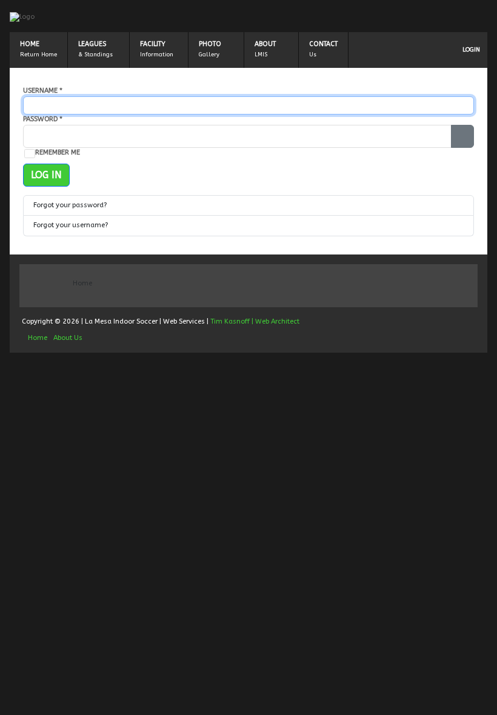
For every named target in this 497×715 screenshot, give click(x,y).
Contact (323, 44)
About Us (67, 338)
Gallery (209, 54)
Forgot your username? (70, 225)
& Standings (95, 54)
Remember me (57, 152)
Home (29, 44)
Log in (46, 175)
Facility (152, 44)
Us (312, 54)
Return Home (38, 54)
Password (42, 119)
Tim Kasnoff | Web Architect (254, 321)
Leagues (92, 44)
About (265, 44)
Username (42, 91)
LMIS (261, 54)
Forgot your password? (70, 205)
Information (156, 54)
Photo (210, 44)
